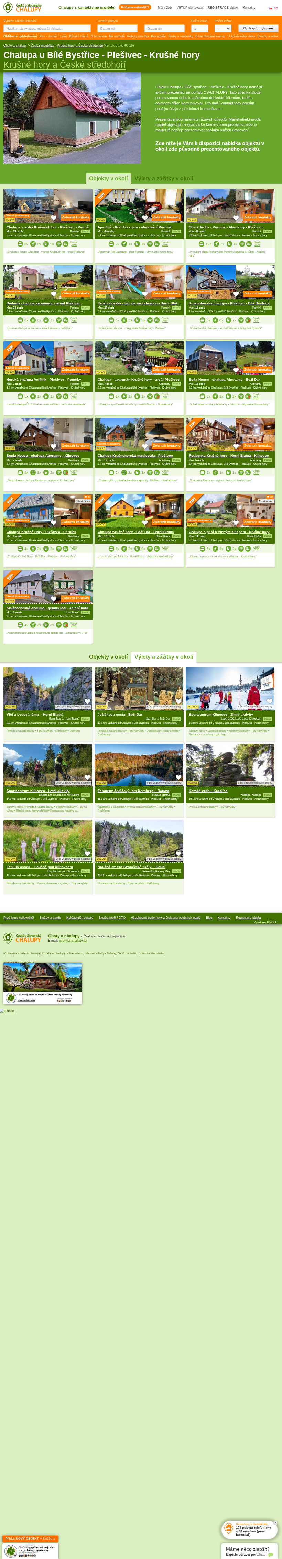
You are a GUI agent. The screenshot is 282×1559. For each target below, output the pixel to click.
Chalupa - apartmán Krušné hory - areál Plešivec (139, 379)
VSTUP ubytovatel (190, 7)
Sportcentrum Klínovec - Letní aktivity (38, 791)
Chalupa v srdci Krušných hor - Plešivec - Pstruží (48, 227)
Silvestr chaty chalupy (100, 953)
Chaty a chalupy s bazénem (62, 953)
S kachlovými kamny (210, 36)
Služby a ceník (50, 917)
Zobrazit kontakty (75, 217)
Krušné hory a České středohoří (80, 45)
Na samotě (117, 36)
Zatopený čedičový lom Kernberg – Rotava (133, 791)
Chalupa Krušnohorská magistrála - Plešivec (135, 455)
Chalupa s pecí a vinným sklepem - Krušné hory (229, 532)
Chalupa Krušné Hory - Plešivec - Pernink (41, 532)
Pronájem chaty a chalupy (21, 953)
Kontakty (249, 7)
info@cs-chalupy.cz (73, 940)
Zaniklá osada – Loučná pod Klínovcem (40, 867)
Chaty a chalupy (15, 45)
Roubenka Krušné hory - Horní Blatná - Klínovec (229, 455)
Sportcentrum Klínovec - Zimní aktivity (221, 714)
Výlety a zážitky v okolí (163, 178)
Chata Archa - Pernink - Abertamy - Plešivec (226, 227)
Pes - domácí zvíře (53, 36)
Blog (209, 917)
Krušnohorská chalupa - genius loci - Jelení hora (47, 608)
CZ (270, 8)
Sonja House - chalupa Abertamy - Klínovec (43, 455)
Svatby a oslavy (268, 36)
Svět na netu (127, 953)
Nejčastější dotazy (79, 917)
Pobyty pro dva (138, 36)
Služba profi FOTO (112, 917)
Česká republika (42, 45)
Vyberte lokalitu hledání (20, 21)
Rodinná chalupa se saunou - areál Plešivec (44, 303)
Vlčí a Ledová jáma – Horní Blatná (35, 714)
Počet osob (199, 21)
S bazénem (99, 36)
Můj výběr (165, 7)
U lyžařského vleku (241, 36)
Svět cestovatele (151, 953)
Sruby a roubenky (180, 36)
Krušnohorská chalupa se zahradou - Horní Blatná (139, 303)
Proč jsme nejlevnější (18, 917)
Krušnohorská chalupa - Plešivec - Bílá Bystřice (229, 303)
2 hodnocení (265, 501)
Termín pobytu (107, 21)
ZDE (74, 245)
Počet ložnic (223, 21)
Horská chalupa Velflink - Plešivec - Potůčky (44, 379)
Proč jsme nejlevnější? (135, 7)
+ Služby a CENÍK (30, 1539)
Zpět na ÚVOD (265, 922)
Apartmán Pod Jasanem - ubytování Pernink (135, 227)
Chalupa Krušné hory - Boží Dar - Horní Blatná (136, 532)
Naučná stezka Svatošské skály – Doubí (131, 867)
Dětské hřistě (78, 36)
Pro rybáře (158, 36)
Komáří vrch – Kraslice (208, 791)
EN (276, 8)
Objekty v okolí (108, 178)
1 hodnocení (83, 501)
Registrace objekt (248, 917)
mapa (85, 718)
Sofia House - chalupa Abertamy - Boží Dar (224, 379)
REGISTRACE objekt (223, 7)
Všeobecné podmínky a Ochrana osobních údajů (165, 917)
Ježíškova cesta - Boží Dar (120, 714)
